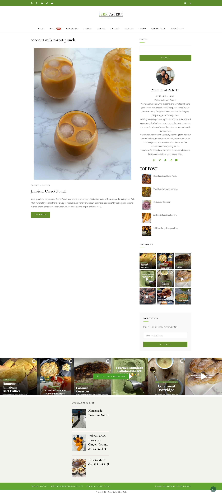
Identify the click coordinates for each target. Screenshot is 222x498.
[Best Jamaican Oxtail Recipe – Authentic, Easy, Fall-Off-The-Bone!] (146, 179)
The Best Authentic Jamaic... (165, 189)
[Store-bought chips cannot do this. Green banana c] (183, 296)
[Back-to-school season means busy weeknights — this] (183, 261)
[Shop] (190, 3)
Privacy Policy (39, 486)
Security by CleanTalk (117, 492)
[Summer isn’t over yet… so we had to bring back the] (148, 278)
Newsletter (158, 28)
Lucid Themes (183, 486)
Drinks (129, 28)
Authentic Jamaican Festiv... (165, 215)
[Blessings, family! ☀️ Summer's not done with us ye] (165, 261)
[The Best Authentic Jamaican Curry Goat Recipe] (146, 192)
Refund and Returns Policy (67, 486)
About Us (176, 28)
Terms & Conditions (98, 486)
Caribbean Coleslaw (162, 202)
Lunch (88, 28)
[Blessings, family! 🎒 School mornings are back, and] (148, 261)
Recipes (46, 186)
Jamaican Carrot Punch (48, 191)
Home (41, 28)
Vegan (142, 28)
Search (165, 58)
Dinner (101, 28)
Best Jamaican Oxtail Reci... (165, 176)
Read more (40, 215)
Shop (55, 28)
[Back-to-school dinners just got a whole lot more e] (165, 296)
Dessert (115, 28)
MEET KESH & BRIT (165, 90)
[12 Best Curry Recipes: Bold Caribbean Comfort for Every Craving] (146, 231)
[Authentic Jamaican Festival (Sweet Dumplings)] (146, 218)
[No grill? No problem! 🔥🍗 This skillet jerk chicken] (148, 296)
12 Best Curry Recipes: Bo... (165, 228)
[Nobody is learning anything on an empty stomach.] (165, 278)
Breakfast (72, 28)
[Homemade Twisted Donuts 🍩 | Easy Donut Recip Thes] (183, 278)
